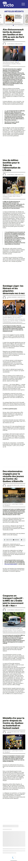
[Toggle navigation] (23, 4)
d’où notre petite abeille (11, 564)
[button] (10, 25)
